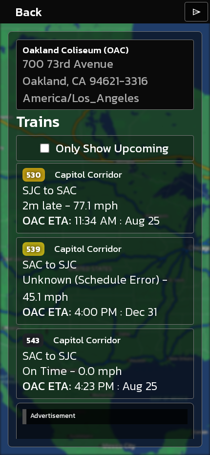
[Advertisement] (95, 438)
